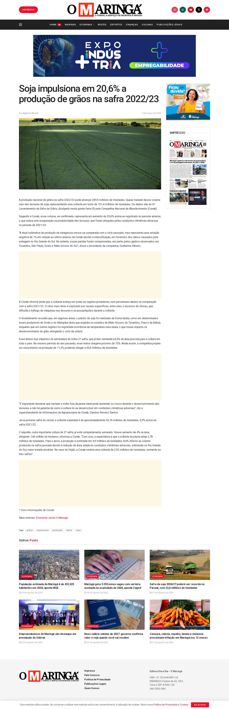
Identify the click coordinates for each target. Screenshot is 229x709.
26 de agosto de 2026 (31, 642)
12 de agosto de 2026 (162, 642)
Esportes (116, 24)
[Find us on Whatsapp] (183, 10)
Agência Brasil (30, 113)
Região (102, 24)
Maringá (70, 24)
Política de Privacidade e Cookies (171, 704)
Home (55, 24)
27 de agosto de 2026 (162, 592)
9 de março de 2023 (151, 113)
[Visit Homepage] (105, 9)
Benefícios (92, 626)
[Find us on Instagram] (174, 10)
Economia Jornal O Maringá (52, 517)
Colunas (147, 24)
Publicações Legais (169, 24)
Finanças (132, 24)
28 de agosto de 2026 (97, 592)
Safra (69, 530)
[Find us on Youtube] (191, 10)
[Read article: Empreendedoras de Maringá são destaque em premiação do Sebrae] (49, 615)
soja (78, 530)
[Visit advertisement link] (114, 56)
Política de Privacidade (97, 679)
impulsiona (43, 530)
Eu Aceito (200, 704)
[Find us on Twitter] (199, 10)
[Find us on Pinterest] (207, 10)
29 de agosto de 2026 (31, 592)
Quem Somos (91, 688)
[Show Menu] (20, 24)
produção (57, 530)
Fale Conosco (92, 675)
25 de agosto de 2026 (97, 642)
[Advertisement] (90, 274)
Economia (86, 24)
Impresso (89, 670)
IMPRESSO (28, 9)
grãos (30, 530)
